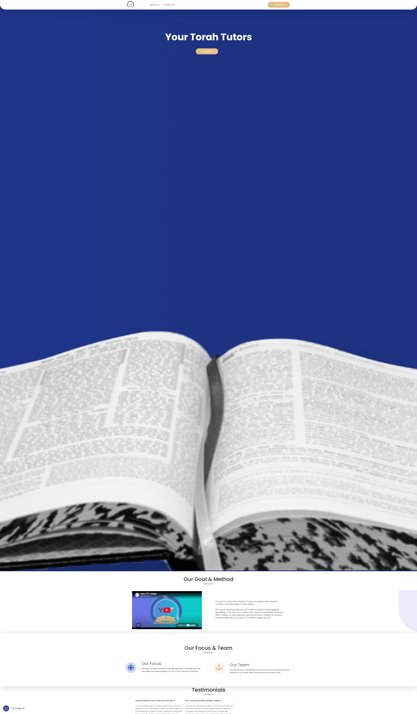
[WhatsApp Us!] (6, 708)
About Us (154, 4)
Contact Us (169, 4)
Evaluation (207, 51)
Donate (279, 4)
